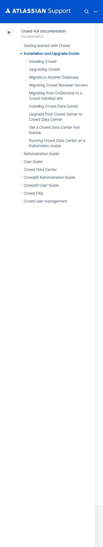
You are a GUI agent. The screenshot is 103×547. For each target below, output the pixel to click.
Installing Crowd (43, 61)
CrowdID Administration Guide (49, 177)
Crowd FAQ (33, 193)
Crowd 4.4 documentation (43, 31)
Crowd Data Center (40, 169)
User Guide (33, 161)
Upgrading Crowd (44, 69)
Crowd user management (45, 201)
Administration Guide (41, 153)
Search (86, 11)
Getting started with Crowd (47, 45)
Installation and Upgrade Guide (51, 53)
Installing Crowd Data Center (53, 106)
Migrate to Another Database (53, 77)
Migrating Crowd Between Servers (58, 85)
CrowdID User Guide (41, 185)
